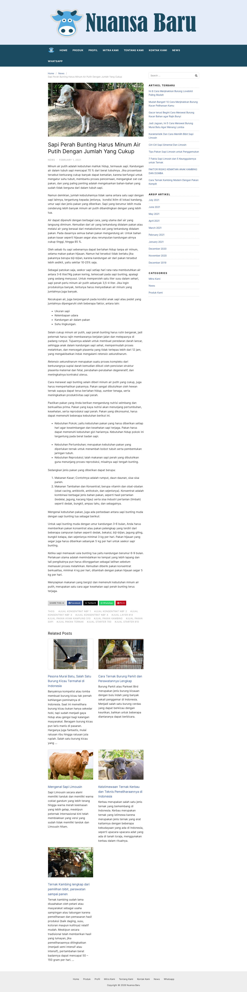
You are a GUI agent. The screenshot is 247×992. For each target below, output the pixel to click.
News (176, 50)
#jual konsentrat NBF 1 (74, 611)
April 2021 (154, 220)
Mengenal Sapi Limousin (65, 787)
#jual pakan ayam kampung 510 (69, 618)
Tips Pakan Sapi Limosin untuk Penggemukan (174, 151)
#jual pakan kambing (108, 618)
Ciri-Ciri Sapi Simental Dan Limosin (167, 144)
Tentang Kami (134, 50)
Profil (93, 50)
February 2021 (156, 234)
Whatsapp (55, 61)
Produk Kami (156, 292)
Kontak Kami (158, 50)
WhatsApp (108, 603)
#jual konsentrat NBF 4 (91, 614)
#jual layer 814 (122, 614)
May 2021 (154, 213)
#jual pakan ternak (70, 621)
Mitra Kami (111, 50)
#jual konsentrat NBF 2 (110, 611)
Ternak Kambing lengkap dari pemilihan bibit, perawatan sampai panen (69, 889)
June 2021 (154, 206)
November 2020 (158, 255)
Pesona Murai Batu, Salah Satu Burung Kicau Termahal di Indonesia (69, 681)
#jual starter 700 (99, 621)
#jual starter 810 (127, 621)
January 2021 (156, 241)
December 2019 (157, 262)
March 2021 (155, 227)
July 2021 (154, 199)
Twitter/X (91, 603)
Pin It (122, 603)
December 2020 (158, 248)
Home (64, 50)
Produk (78, 50)
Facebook (75, 603)
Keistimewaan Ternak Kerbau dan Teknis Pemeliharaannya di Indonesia (120, 791)
